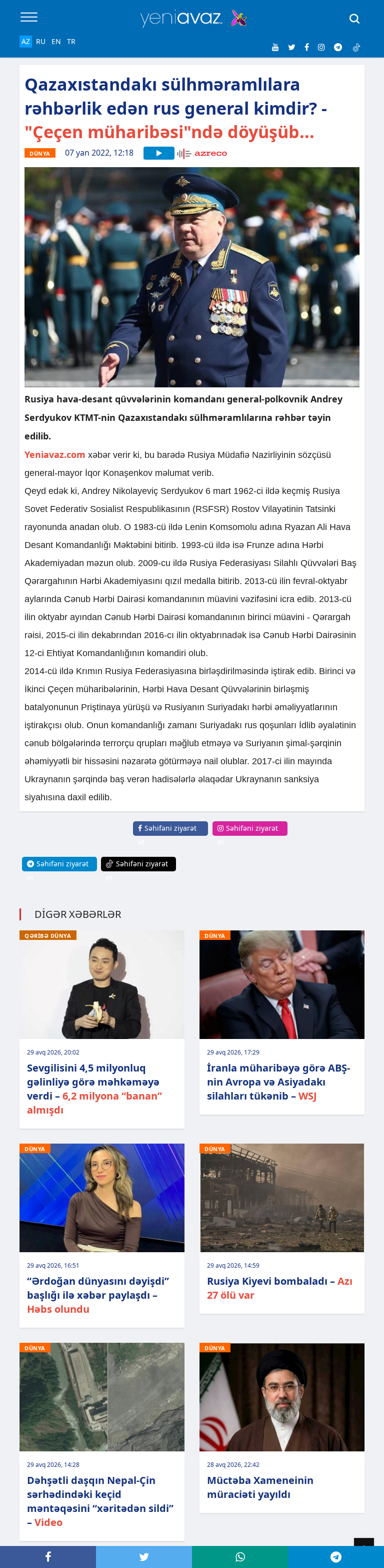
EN (56, 41)
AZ (26, 41)
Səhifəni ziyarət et (167, 835)
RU (41, 41)
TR (71, 41)
